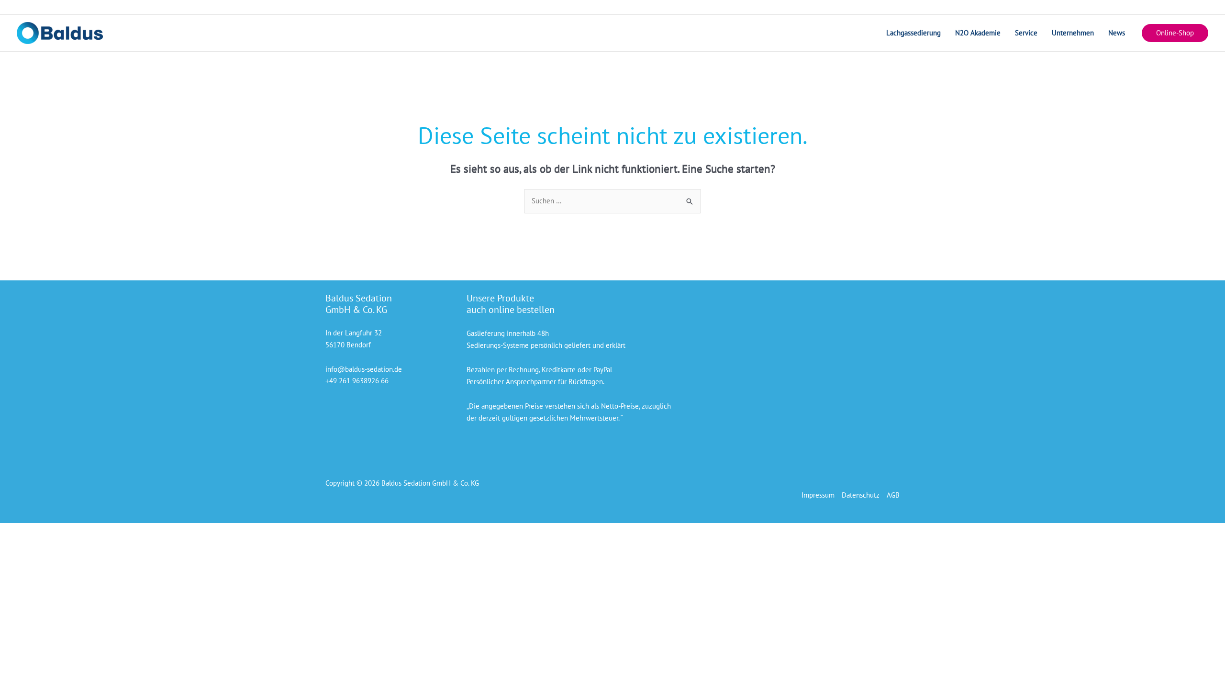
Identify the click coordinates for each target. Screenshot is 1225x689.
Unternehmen (1073, 32)
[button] (1175, 33)
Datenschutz (861, 495)
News (1116, 32)
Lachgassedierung (913, 32)
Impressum (818, 495)
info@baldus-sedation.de (363, 369)
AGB (893, 495)
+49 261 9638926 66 (357, 380)
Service (1026, 32)
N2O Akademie (978, 32)
